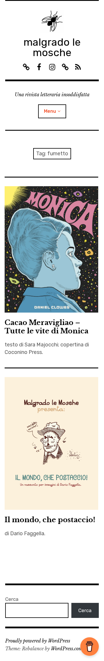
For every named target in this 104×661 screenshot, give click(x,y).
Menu (50, 111)
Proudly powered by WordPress (37, 641)
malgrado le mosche (52, 47)
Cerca (11, 599)
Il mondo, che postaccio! (50, 520)
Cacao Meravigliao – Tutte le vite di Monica (46, 326)
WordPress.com (67, 648)
